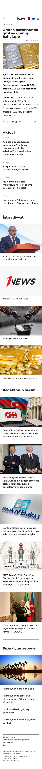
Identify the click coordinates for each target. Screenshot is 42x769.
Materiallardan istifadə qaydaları (16, 740)
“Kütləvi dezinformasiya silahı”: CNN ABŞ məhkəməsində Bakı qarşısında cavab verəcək (21, 433)
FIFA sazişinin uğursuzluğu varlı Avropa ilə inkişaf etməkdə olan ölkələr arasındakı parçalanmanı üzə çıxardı (21, 482)
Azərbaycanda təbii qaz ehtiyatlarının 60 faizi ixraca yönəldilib (18, 699)
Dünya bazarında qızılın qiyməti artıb (20, 378)
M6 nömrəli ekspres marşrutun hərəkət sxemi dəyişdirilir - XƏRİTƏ (17, 184)
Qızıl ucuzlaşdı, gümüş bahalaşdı (16, 711)
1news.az (26, 751)
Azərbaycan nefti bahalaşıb (15, 299)
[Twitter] (13, 122)
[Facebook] (10, 122)
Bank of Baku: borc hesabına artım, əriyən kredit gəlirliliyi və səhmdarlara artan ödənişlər (21, 531)
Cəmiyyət (6, 137)
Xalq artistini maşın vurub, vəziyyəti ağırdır (16, 168)
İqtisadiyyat (7, 25)
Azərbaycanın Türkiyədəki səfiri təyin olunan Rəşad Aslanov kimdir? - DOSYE (21, 628)
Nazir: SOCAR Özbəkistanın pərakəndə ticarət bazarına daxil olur (20, 257)
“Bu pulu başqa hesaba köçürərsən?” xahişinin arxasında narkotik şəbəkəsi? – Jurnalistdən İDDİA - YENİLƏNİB (17, 148)
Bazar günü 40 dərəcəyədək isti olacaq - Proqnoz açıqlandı (20, 201)
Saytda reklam (9, 737)
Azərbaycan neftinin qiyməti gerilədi (19, 721)
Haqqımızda (8, 742)
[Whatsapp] (16, 122)
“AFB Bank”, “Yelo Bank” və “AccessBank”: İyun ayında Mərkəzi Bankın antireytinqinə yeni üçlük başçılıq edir (20, 580)
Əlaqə (5, 745)
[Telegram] (19, 122)
